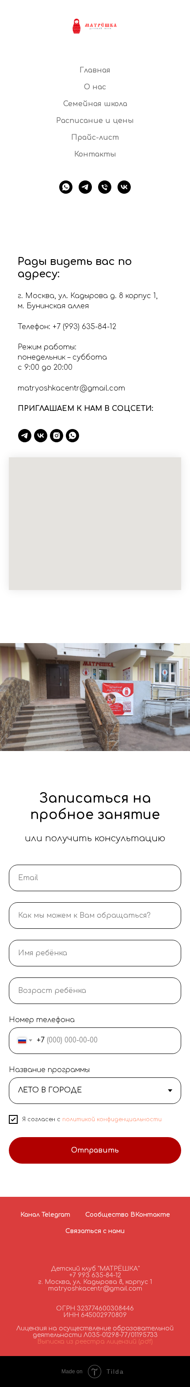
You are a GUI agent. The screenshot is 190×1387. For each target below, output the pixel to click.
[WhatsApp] (72, 435)
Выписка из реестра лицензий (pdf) (95, 1341)
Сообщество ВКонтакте (127, 1214)
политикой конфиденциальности (112, 1119)
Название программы (49, 1070)
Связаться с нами (95, 1231)
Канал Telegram (45, 1214)
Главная (95, 70)
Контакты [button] (95, 154)
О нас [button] (95, 87)
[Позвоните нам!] (104, 187)
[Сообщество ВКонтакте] (40, 435)
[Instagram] (56, 435)
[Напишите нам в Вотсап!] (65, 187)
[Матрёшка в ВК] (124, 187)
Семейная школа (95, 104)
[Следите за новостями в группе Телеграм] (85, 187)
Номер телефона (42, 1020)
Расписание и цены (95, 121)
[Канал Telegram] (24, 435)
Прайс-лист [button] (95, 138)
